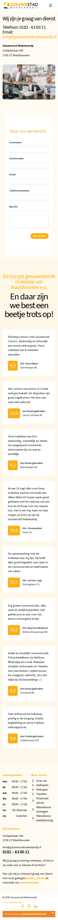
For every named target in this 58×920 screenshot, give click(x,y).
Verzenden (39, 236)
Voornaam (15, 142)
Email (12, 174)
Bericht (13, 206)
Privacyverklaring (12, 902)
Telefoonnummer (19, 190)
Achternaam (16, 158)
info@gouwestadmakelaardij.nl (30, 37)
